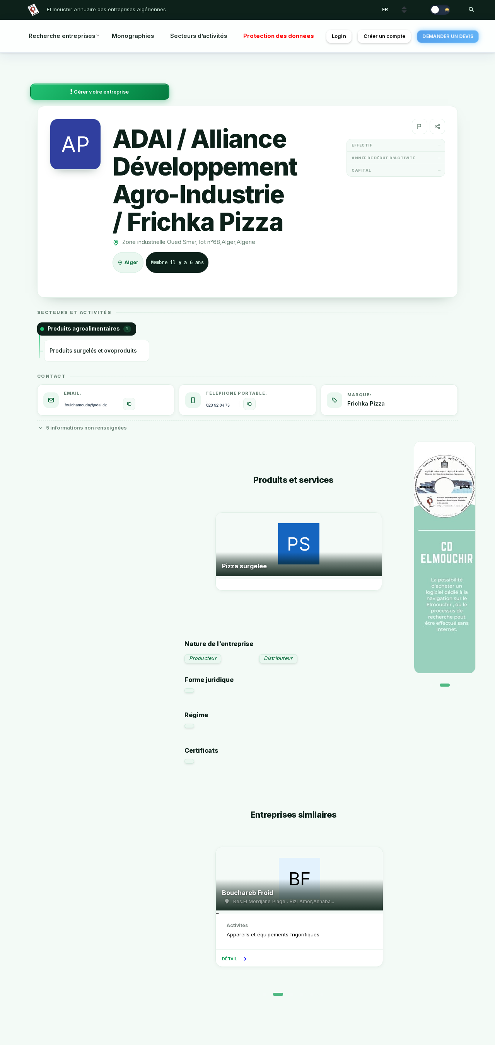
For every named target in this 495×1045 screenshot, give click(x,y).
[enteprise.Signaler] (419, 126)
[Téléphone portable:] (249, 404)
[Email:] (129, 404)
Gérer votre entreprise (101, 92)
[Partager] (437, 126)
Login (339, 36)
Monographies (133, 35)
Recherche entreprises (62, 35)
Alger (132, 263)
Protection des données (278, 35)
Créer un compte (384, 36)
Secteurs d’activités (198, 35)
